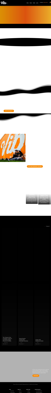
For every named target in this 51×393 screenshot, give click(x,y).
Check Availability (9, 110)
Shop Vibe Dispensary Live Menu (35, 166)
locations (26, 181)
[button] (7, 205)
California (34, 181)
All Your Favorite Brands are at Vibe (25, 54)
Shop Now (36, 375)
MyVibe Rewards (40, 69)
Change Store (45, 2)
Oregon (38, 181)
